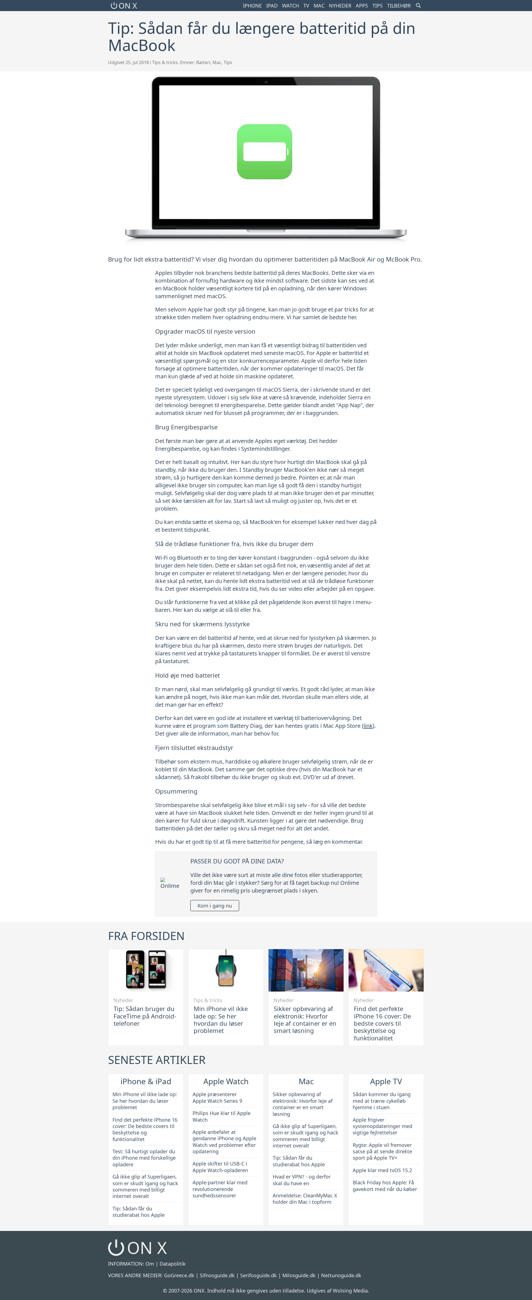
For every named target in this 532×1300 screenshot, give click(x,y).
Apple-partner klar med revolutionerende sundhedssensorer (220, 1189)
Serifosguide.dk (258, 1275)
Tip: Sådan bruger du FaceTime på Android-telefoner (145, 1015)
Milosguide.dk (299, 1275)
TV (306, 5)
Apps (362, 5)
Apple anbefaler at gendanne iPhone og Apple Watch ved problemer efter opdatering (224, 1142)
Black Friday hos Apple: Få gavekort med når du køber (385, 1185)
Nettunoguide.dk (341, 1275)
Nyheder (340, 5)
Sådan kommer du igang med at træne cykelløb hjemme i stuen (382, 1101)
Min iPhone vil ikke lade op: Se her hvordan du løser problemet (221, 1019)
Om (149, 1263)
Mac (319, 5)
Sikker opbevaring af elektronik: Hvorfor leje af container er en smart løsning (305, 1019)
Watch (290, 5)
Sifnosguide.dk (217, 1275)
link (368, 725)
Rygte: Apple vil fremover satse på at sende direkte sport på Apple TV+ (382, 1151)
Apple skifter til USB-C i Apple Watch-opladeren (220, 1166)
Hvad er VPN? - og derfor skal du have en (302, 1179)
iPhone (252, 5)
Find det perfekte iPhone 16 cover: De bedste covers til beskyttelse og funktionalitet (382, 1023)
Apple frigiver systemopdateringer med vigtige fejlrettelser (382, 1126)
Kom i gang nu (215, 905)
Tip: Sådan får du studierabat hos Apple (138, 1211)
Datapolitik (173, 1263)
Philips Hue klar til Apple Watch (221, 1116)
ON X (128, 5)
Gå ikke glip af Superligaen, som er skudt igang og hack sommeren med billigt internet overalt (145, 1186)
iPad (272, 5)
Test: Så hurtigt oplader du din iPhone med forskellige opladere (144, 1158)
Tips (377, 5)
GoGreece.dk (179, 1275)
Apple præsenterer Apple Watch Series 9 (217, 1097)
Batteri (203, 62)
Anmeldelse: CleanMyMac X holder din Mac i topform (305, 1198)
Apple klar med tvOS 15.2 (382, 1170)
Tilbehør (399, 5)
